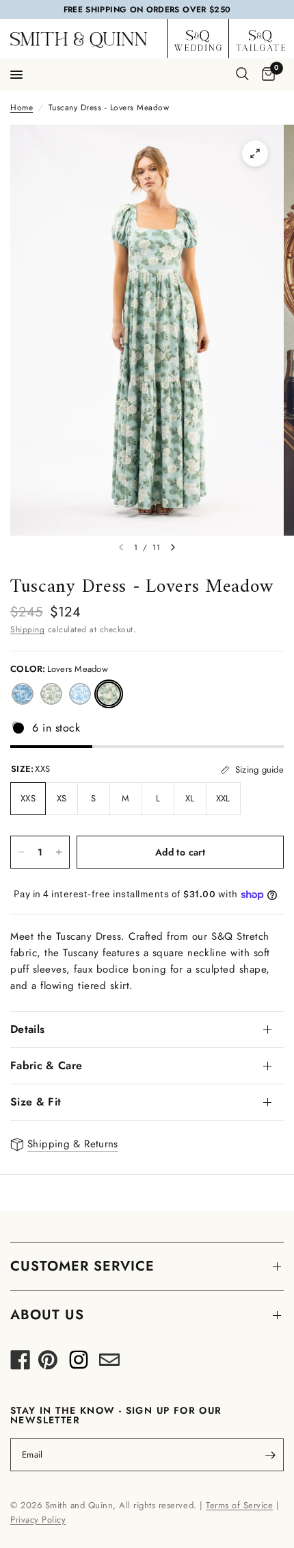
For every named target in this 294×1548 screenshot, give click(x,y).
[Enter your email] (270, 1454)
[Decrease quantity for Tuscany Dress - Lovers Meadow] (21, 852)
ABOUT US (47, 1315)
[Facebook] (20, 1363)
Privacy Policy (38, 1519)
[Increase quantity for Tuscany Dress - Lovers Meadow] (59, 852)
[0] (266, 75)
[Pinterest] (48, 1363)
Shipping (27, 629)
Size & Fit (35, 1102)
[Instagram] (78, 1363)
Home (21, 107)
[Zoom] (255, 153)
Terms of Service (239, 1505)
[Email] (109, 1363)
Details (27, 1029)
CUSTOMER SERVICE (82, 1266)
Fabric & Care (46, 1065)
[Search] (242, 74)
